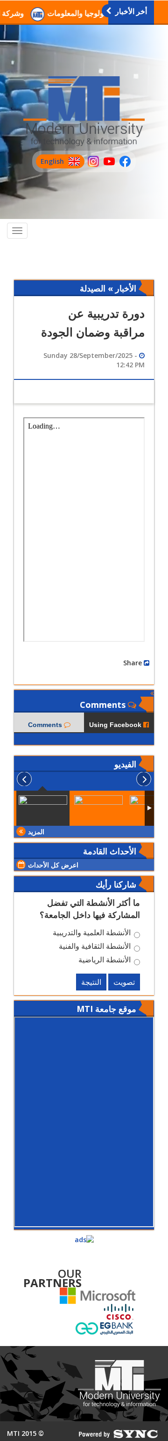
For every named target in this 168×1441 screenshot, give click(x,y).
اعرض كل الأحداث (53, 864)
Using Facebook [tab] (116, 724)
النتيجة (91, 982)
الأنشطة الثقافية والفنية (95, 947)
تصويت (124, 982)
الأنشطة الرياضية (104, 961)
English (50, 162)
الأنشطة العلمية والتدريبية (92, 934)
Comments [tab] (46, 724)
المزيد (36, 831)
